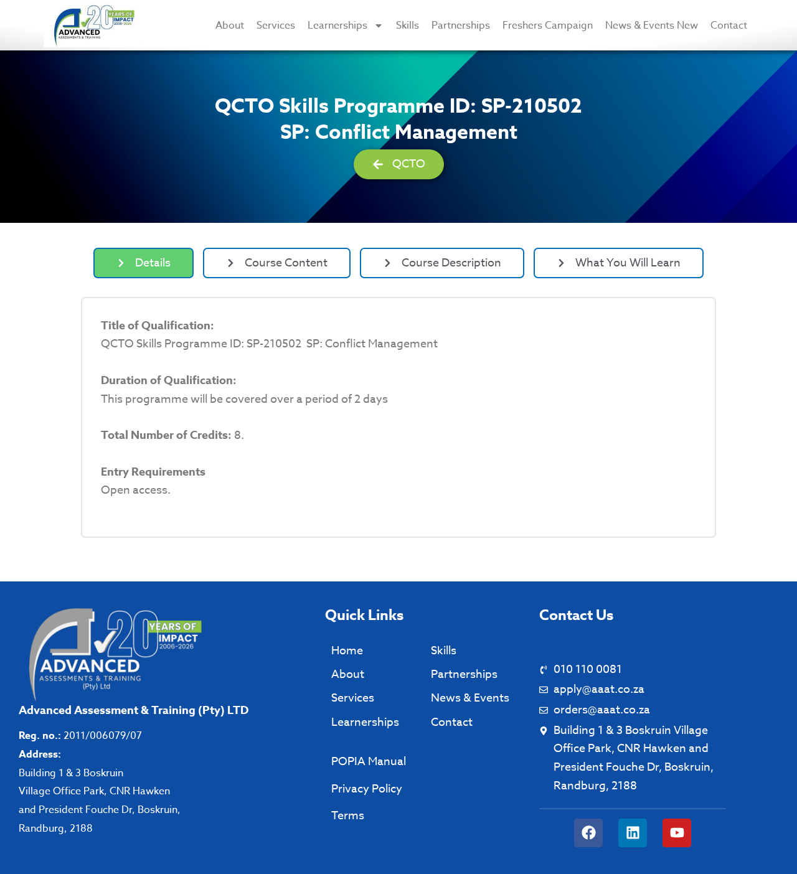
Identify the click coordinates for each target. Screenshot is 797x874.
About (229, 25)
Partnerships (461, 25)
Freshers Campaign (547, 25)
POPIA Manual (368, 761)
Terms (347, 815)
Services (276, 25)
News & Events (470, 698)
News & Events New (651, 25)
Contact (728, 25)
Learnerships (337, 25)
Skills (407, 25)
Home (347, 650)
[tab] (143, 263)
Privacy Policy (366, 789)
